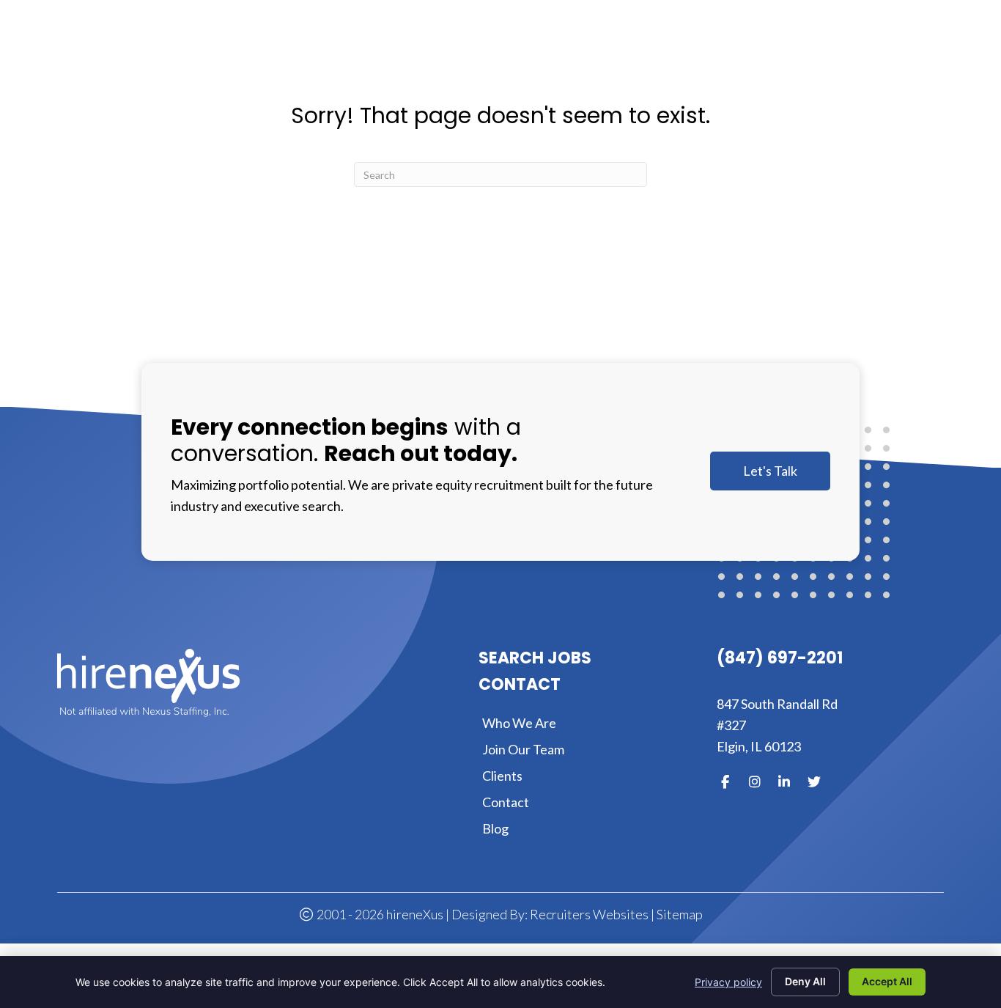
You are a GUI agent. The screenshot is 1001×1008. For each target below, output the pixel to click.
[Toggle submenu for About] (591, 49)
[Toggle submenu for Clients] (778, 49)
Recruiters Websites (589, 914)
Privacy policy (728, 982)
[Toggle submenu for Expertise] (690, 49)
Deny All (805, 981)
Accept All (887, 981)
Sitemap (680, 914)
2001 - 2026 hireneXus (378, 914)
